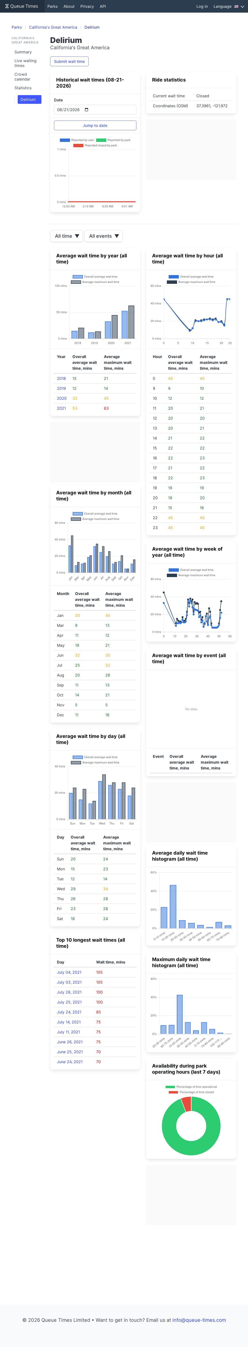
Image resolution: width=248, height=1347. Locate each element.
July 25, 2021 (69, 1002)
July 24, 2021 (69, 1012)
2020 (62, 398)
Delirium (28, 99)
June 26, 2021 (70, 1041)
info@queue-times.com (199, 1320)
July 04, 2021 (69, 972)
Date (58, 100)
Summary (23, 51)
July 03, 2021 (69, 982)
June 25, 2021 (70, 1051)
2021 (61, 408)
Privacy (87, 6)
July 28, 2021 (69, 992)
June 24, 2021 (70, 1061)
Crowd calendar (22, 77)
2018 (61, 378)
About (69, 6)
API (103, 6)
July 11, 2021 (68, 1031)
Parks (52, 6)
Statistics (23, 87)
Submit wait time (69, 61)
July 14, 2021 (69, 1022)
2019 (61, 388)
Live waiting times (26, 63)
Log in (202, 6)
